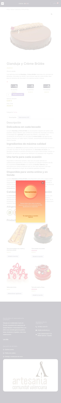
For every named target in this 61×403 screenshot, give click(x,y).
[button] (43, 183)
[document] (30, 201)
